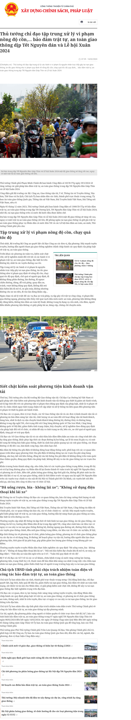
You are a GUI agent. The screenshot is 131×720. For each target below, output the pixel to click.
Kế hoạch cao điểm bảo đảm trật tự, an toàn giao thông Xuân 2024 (35, 685)
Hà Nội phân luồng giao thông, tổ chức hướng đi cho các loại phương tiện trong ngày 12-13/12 (42, 713)
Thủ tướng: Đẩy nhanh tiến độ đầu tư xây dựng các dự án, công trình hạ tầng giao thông (41, 699)
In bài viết (92, 22)
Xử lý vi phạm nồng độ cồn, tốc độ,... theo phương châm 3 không (84, 263)
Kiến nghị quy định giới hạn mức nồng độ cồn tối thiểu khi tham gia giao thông (42, 657)
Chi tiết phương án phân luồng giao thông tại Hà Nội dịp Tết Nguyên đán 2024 (41, 671)
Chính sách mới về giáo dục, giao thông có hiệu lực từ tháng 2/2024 (36, 645)
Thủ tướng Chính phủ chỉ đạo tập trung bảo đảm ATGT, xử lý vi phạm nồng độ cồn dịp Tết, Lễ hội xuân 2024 (83, 279)
